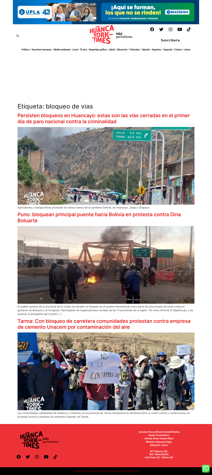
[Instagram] (170, 29)
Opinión (146, 49)
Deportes (156, 49)
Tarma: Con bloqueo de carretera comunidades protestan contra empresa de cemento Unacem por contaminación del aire (104, 324)
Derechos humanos (42, 49)
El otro (83, 49)
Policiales (135, 49)
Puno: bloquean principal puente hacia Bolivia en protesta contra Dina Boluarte (99, 217)
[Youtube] (180, 29)
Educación (122, 49)
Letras (187, 49)
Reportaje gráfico (98, 49)
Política (25, 49)
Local (75, 49)
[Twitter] (161, 29)
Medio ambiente (62, 49)
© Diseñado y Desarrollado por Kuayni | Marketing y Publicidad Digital (106, 471)
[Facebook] (152, 29)
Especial (167, 49)
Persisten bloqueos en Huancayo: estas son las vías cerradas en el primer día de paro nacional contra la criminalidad (104, 118)
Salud (112, 49)
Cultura (178, 49)
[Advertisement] (106, 76)
